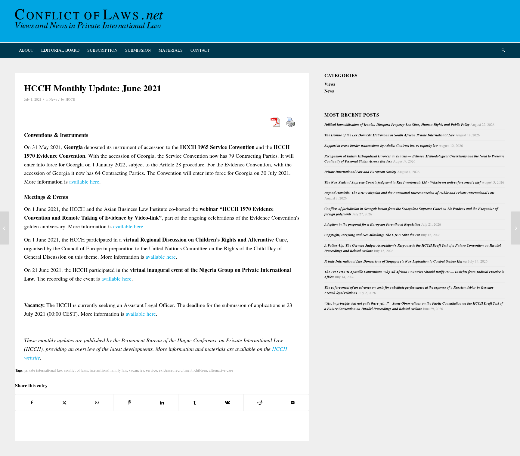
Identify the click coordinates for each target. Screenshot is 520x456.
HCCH (70, 99)
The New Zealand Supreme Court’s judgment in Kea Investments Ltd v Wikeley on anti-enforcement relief (402, 182)
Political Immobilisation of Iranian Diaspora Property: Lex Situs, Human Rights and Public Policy (396, 124)
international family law (108, 370)
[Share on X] (64, 402)
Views (329, 84)
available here (84, 181)
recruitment (184, 370)
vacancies (136, 370)
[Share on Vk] (227, 402)
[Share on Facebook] (31, 402)
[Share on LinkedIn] (162, 402)
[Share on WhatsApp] (97, 402)
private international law (43, 370)
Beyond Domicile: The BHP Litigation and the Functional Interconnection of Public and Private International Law (409, 192)
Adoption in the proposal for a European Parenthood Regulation (372, 224)
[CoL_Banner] (90, 21)
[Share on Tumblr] (194, 402)
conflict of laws (76, 370)
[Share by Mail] (292, 402)
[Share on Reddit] (260, 402)
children (200, 370)
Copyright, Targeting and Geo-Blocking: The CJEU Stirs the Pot (372, 234)
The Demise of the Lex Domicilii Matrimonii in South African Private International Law (389, 135)
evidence (166, 370)
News (53, 99)
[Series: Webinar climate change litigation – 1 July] (4, 228)
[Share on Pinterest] (129, 402)
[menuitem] (26, 50)
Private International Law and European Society (360, 171)
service (151, 370)
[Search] (501, 50)
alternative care (221, 370)
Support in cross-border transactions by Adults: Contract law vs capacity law (381, 145)
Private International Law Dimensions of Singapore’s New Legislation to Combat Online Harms (395, 261)
